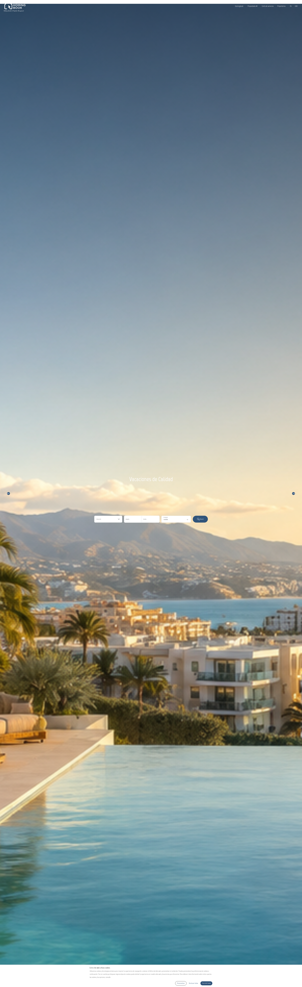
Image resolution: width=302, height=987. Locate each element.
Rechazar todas (193, 983)
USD (296, 6)
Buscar (202, 519)
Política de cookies (116, 977)
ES (291, 6)
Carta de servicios (268, 6)
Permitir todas (206, 983)
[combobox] (108, 519)
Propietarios (281, 6)
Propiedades (252, 6)
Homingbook (239, 6)
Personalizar (181, 983)
